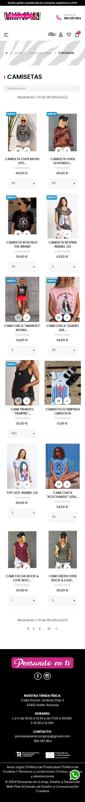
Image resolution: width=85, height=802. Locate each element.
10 (49, 628)
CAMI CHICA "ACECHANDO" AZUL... (62, 495)
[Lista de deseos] (34, 115)
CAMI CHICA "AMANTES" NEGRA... (22, 328)
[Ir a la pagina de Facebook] (37, 678)
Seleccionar (43, 88)
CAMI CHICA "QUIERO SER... (63, 328)
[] (18, 150)
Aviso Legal (15, 767)
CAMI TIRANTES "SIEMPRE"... (22, 411)
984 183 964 (72, 18)
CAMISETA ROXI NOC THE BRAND (22, 244)
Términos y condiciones (36, 771)
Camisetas (22, 168)
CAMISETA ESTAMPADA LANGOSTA (63, 411)
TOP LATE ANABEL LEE (22, 492)
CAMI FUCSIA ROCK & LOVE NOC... (22, 578)
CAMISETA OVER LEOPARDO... (63, 161)
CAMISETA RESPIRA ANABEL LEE (63, 244)
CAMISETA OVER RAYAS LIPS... (22, 161)
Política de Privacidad (43, 767)
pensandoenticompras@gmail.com (42, 736)
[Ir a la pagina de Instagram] (47, 678)
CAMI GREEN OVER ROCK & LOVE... (63, 578)
